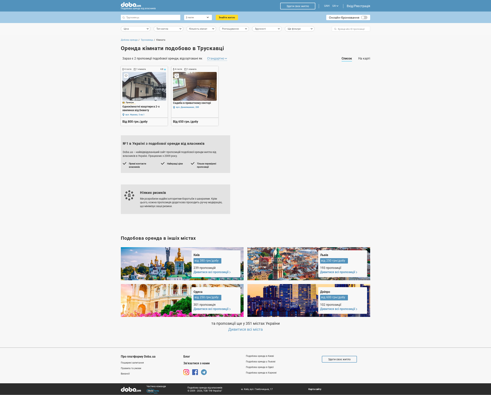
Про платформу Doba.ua (138, 356)
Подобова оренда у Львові (260, 361)
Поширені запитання (132, 362)
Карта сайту (314, 389)
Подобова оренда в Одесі (260, 367)
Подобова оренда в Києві (260, 356)
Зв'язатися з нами (196, 363)
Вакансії (125, 373)
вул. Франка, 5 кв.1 (134, 114)
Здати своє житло (298, 6)
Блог (186, 356)
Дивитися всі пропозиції (211, 272)
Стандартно (216, 58)
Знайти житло (227, 17)
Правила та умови (131, 368)
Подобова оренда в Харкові (261, 372)
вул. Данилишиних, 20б (187, 107)
